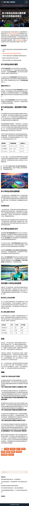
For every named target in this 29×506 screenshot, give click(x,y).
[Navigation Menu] (26, 2)
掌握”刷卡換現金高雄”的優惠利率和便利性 (11, 53)
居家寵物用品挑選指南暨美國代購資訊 (9, 485)
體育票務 (8, 451)
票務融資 (3, 451)
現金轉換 (23, 448)
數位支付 (18, 448)
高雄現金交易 (11, 454)
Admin (5, 20)
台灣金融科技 (12, 448)
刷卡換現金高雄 (19, 40)
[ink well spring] (8, 2)
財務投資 (16, 20)
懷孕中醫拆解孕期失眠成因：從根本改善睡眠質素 (12, 488)
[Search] (26, 472)
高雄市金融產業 (4, 454)
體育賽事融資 (19, 451)
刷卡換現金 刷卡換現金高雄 (13, 33)
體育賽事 (13, 451)
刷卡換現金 (6, 448)
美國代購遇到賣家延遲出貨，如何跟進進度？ (11, 479)
